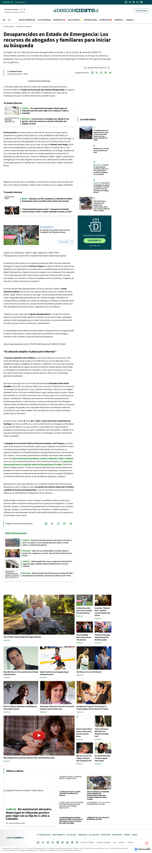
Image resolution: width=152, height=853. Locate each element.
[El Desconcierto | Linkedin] (142, 2)
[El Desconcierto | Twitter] (130, 2)
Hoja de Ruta (74, 20)
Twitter (43, 842)
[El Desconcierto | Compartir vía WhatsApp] (101, 72)
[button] (141, 10)
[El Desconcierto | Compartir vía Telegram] (110, 72)
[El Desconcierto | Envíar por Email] (105, 72)
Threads (72, 842)
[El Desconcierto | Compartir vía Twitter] (96, 72)
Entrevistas (104, 20)
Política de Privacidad (87, 842)
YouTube (53, 842)
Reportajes (89, 20)
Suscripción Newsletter (103, 842)
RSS (114, 842)
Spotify (63, 842)
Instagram (48, 842)
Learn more (64, 242)
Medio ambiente (26, 20)
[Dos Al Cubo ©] (142, 850)
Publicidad (121, 842)
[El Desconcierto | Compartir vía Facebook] (92, 72)
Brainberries (47, 227)
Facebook (38, 843)
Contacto (130, 842)
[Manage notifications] (147, 843)
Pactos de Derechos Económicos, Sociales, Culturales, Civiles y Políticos (42, 458)
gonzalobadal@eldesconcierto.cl (72, 850)
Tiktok (67, 842)
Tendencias (58, 20)
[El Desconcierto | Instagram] (134, 2)
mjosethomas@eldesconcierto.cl (29, 850)
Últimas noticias (44, 835)
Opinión (118, 20)
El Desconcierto (9, 26)
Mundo (129, 20)
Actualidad (43, 20)
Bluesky (77, 842)
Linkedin (58, 842)
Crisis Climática (20, 2)
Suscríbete (94, 240)
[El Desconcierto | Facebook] (126, 2)
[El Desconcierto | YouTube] (137, 2)
